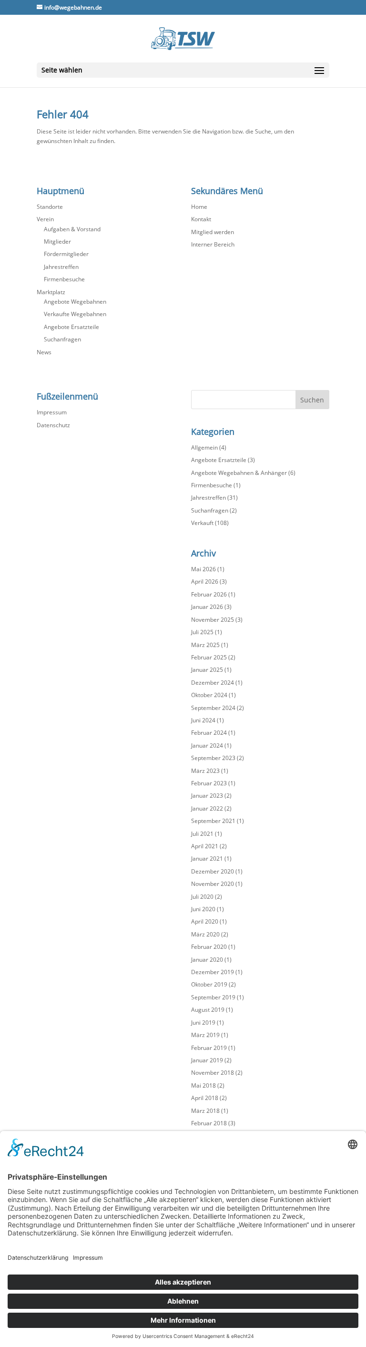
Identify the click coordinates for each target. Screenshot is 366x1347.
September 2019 (213, 997)
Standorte (50, 207)
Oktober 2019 (209, 984)
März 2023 (205, 771)
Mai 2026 (203, 569)
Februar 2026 (209, 594)
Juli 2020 (202, 897)
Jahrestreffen (61, 267)
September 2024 (213, 708)
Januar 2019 (207, 1060)
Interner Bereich (212, 244)
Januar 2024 (207, 745)
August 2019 (207, 1010)
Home (199, 207)
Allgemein (204, 447)
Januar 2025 (207, 670)
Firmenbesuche (64, 279)
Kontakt (201, 219)
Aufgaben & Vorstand (72, 229)
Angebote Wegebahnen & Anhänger (239, 473)
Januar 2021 (207, 858)
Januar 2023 (207, 796)
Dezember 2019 (212, 972)
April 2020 (204, 921)
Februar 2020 (209, 947)
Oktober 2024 (209, 695)
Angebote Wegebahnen (75, 302)
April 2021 (204, 846)
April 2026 (204, 581)
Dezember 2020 (212, 871)
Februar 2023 (209, 783)
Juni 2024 (203, 720)
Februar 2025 (209, 657)
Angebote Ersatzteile (71, 327)
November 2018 (212, 1073)
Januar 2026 (207, 607)
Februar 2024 (209, 733)
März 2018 (205, 1111)
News (44, 352)
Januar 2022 (207, 808)
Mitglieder (57, 241)
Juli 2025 (202, 632)
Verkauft (202, 523)
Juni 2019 (203, 1022)
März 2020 (205, 934)
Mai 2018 (203, 1085)
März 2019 (205, 1035)
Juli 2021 (202, 834)
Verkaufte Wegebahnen (75, 314)
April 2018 (204, 1098)
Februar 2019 (209, 1048)
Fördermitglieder (66, 254)
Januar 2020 (207, 960)
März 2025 (205, 645)
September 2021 (213, 821)
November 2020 (212, 884)
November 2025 (212, 620)
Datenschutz (53, 425)
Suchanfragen (62, 339)
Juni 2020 (203, 909)
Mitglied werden (212, 232)
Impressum (52, 412)
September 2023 (213, 758)
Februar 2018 (209, 1123)
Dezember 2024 (212, 683)
